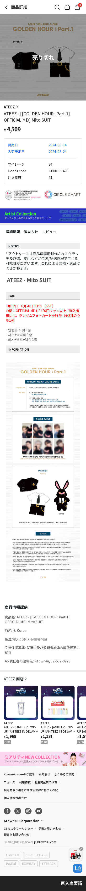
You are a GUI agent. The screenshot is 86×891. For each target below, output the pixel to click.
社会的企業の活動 (46, 782)
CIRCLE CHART (36, 855)
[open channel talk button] (77, 868)
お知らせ (44, 774)
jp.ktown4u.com (45, 842)
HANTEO (12, 855)
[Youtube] (38, 811)
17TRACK (49, 863)
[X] (17, 811)
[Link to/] (67, 7)
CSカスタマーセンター (18, 828)
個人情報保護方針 (15, 798)
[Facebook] (7, 811)
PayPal (11, 863)
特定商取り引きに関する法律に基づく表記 (31, 790)
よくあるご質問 (64, 774)
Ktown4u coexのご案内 (19, 774)
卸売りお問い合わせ (17, 834)
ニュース (9, 782)
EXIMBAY (28, 863)
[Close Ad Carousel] (81, 849)
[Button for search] (57, 7)
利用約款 (25, 782)
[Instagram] (28, 811)
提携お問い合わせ (49, 828)
